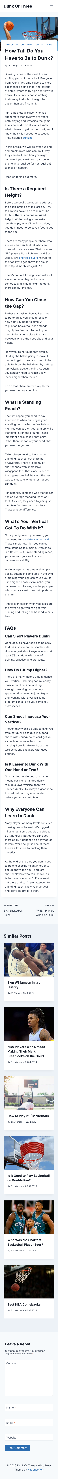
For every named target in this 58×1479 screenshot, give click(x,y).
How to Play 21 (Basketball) (28, 1116)
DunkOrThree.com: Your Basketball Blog (28, 45)
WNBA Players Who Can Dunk (45, 910)
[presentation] (29, 960)
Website (11, 1437)
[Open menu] (51, 6)
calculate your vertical (35, 539)
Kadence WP (36, 1469)
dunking (27, 137)
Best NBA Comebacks (24, 1304)
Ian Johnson (17, 1122)
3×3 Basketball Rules (13, 910)
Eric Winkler (16, 1062)
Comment (13, 1363)
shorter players (28, 257)
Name (11, 1407)
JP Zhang (12, 65)
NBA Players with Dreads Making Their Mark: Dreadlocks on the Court (26, 1051)
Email (10, 1422)
